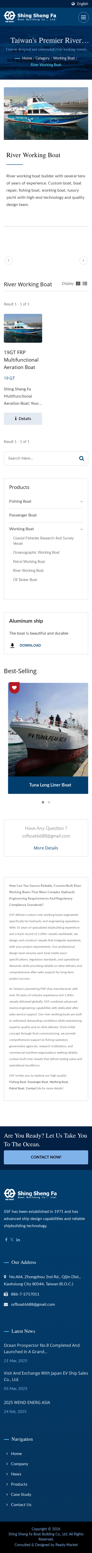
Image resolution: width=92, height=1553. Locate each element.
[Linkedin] (18, 1240)
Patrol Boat (16, 1088)
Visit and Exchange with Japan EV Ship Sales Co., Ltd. (46, 1376)
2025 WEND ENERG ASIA (27, 1402)
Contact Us (33, 1088)
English (82, 4)
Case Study (21, 1495)
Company (19, 1464)
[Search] (81, 458)
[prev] (8, 260)
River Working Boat (46, 65)
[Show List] (85, 283)
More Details (46, 848)
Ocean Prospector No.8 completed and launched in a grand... (42, 1348)
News (16, 1474)
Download (30, 645)
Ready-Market (66, 1545)
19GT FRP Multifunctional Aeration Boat (21, 360)
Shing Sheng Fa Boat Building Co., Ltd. (38, 1534)
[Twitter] (12, 1240)
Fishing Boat (20, 501)
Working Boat (64, 58)
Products (19, 1484)
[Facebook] (6, 1240)
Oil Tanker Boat (25, 580)
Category (43, 58)
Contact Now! (46, 1157)
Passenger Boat (23, 515)
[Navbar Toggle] (83, 17)
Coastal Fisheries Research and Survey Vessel (43, 541)
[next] (83, 260)
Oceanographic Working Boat (36, 552)
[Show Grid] (78, 283)
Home (27, 58)
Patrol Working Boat (29, 562)
